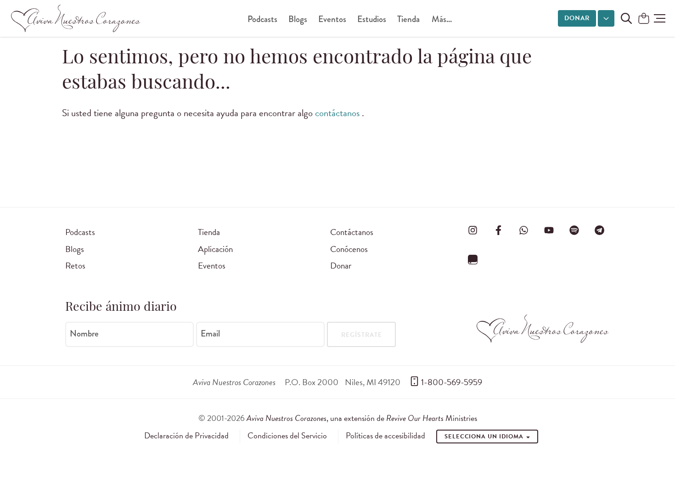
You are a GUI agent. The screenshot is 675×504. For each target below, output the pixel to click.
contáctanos (338, 113)
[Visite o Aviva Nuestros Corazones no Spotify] (574, 230)
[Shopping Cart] (643, 19)
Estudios (371, 19)
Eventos (332, 19)
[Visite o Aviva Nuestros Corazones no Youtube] (549, 230)
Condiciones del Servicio (287, 436)
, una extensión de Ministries (362, 418)
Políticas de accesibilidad (385, 436)
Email (210, 334)
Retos (75, 265)
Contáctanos (351, 232)
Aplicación (215, 249)
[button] (659, 18)
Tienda (408, 19)
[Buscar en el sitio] (626, 18)
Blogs (297, 19)
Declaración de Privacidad (186, 436)
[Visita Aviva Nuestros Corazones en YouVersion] (473, 259)
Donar (577, 18)
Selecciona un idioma (484, 436)
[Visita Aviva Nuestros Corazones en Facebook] (498, 230)
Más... (442, 19)
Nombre (84, 334)
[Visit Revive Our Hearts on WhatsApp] (523, 230)
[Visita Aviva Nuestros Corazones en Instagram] (473, 230)
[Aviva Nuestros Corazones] (76, 18)
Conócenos (349, 249)
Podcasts (262, 19)
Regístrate (361, 335)
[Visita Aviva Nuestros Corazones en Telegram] (600, 230)
